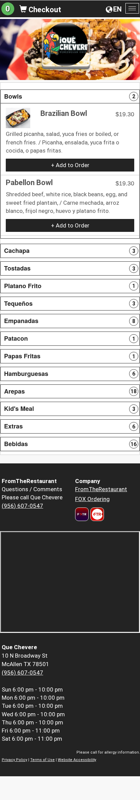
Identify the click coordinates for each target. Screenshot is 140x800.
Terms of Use (42, 760)
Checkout (44, 9)
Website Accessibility (77, 760)
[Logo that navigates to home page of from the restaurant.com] (82, 514)
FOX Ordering (92, 499)
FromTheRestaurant (101, 489)
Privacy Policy (14, 760)
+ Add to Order (70, 165)
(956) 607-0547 (22, 505)
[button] (70, 96)
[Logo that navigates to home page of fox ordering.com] (96, 514)
